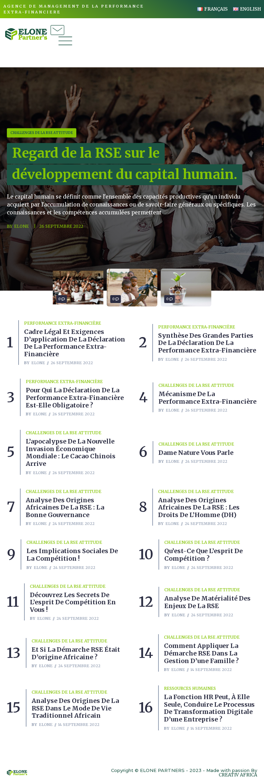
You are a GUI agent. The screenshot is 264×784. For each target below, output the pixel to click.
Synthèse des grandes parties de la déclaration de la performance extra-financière (207, 343)
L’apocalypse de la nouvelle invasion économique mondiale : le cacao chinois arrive (71, 452)
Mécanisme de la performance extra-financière (207, 397)
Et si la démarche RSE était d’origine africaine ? (76, 653)
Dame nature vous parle (195, 453)
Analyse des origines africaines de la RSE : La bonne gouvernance (65, 507)
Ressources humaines (190, 688)
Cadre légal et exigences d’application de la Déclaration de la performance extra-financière (74, 343)
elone (21, 226)
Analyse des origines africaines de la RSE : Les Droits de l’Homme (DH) (199, 507)
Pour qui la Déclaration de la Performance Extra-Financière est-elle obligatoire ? (75, 397)
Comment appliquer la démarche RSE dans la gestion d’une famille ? (201, 653)
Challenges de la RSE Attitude (41, 133)
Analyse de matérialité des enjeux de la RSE (207, 602)
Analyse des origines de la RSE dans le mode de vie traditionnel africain (75, 708)
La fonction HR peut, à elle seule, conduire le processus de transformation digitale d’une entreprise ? (209, 708)
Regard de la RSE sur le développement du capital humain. (124, 163)
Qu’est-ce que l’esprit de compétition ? (203, 554)
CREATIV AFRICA (238, 775)
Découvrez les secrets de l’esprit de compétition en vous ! (73, 602)
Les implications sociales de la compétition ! (72, 554)
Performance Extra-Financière (62, 323)
